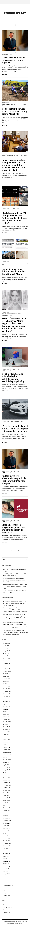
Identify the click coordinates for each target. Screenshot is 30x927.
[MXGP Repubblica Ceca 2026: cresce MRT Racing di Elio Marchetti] (15, 90)
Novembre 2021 (7, 785)
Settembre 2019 (7, 851)
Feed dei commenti (8, 910)
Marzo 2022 (6, 775)
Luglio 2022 (6, 765)
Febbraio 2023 (6, 747)
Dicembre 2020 (7, 813)
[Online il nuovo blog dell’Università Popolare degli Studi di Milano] (15, 249)
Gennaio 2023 (6, 749)
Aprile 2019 (6, 863)
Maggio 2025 (6, 681)
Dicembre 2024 (7, 691)
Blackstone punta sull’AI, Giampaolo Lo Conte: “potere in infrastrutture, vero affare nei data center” (14, 217)
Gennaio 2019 (6, 868)
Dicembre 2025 (7, 663)
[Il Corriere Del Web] (15, 13)
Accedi (5, 904)
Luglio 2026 (6, 646)
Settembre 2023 (7, 729)
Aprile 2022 (6, 772)
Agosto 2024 (6, 701)
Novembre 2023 (7, 724)
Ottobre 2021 (6, 787)
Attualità (13, 53)
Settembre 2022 (7, 760)
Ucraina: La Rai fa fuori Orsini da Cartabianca (15, 611)
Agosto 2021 (6, 792)
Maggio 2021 (6, 800)
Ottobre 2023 (6, 727)
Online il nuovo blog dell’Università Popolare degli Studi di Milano (14, 271)
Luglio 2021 (6, 795)
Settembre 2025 (7, 671)
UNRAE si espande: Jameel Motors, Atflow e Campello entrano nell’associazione (15, 429)
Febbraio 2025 (6, 686)
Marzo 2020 (6, 836)
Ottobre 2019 (6, 848)
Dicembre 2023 (7, 722)
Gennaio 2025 (6, 689)
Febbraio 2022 (6, 777)
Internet (20, 262)
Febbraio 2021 (6, 808)
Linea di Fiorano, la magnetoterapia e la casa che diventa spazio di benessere (14, 528)
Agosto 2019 (6, 853)
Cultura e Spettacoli (12, 262)
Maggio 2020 (6, 830)
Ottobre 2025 (6, 668)
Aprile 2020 (6, 833)
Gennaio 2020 (6, 841)
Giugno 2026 (6, 648)
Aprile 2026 (6, 653)
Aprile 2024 (6, 711)
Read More (4, 74)
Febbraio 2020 (6, 838)
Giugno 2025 (6, 678)
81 (15, 550)
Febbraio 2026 (6, 658)
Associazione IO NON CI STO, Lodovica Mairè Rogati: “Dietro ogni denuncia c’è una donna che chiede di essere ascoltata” (14, 324)
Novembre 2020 (7, 815)
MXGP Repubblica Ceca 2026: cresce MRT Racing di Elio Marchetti (14, 111)
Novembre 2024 (7, 694)
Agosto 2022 (6, 762)
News (17, 53)
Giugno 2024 (6, 706)
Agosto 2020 (6, 823)
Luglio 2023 (6, 734)
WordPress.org (6, 912)
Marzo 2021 (6, 805)
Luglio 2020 (6, 825)
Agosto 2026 (6, 643)
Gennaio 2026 (6, 661)
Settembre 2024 (7, 699)
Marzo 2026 (6, 656)
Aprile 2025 (6, 684)
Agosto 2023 (6, 732)
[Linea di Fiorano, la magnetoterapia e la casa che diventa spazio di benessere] (15, 508)
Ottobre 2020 (6, 818)
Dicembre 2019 (7, 843)
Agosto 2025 (6, 673)
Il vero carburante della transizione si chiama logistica (13, 60)
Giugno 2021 (6, 798)
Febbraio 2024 (6, 716)
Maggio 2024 (6, 709)
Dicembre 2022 (7, 752)
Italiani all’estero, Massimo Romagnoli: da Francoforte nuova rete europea (14, 479)
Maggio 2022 (6, 770)
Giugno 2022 (6, 767)
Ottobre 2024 (6, 696)
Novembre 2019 (7, 846)
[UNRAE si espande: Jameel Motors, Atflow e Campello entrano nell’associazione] (15, 409)
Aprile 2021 (6, 803)
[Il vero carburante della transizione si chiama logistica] (15, 40)
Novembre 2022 (7, 754)
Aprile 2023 (6, 742)
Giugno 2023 (6, 737)
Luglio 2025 (6, 676)
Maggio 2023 (6, 739)
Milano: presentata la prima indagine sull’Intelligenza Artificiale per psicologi (13, 377)
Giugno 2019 (6, 858)
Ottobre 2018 (6, 871)
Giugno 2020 (6, 828)
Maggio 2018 (6, 874)
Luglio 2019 (6, 856)
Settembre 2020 (7, 820)
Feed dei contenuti (7, 907)
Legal (24, 262)
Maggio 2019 (6, 861)
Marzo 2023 (6, 744)
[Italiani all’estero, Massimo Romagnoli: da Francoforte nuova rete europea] (15, 459)
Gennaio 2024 (6, 719)
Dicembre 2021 (7, 782)
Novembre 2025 (7, 666)
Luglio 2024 (6, 704)
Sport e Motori (14, 104)
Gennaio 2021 (6, 810)
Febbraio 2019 (6, 866)
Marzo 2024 (6, 714)
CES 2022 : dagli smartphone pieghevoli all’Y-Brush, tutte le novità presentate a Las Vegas (14, 618)
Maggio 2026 (6, 651)
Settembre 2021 (7, 790)
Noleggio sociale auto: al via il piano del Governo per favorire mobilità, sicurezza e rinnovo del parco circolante (14, 165)
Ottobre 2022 (6, 757)
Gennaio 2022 (6, 780)
